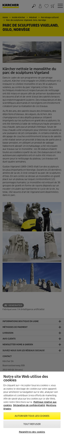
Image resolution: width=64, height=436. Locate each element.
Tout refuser (32, 424)
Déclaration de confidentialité (29, 405)
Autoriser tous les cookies (32, 415)
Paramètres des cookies (32, 432)
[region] (32, 403)
